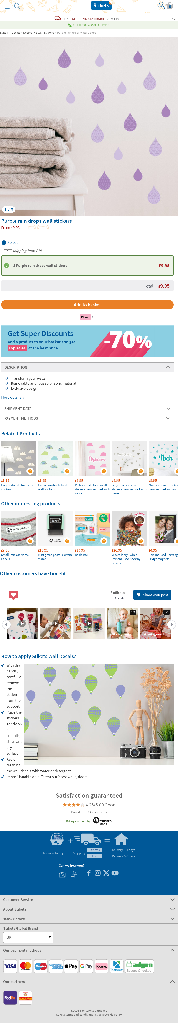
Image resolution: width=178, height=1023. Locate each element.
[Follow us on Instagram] (97, 873)
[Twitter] (106, 873)
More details (11, 397)
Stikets (4, 33)
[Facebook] (88, 873)
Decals (16, 33)
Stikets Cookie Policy (108, 1014)
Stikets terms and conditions (74, 1014)
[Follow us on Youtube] (114, 873)
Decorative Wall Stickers (38, 33)
